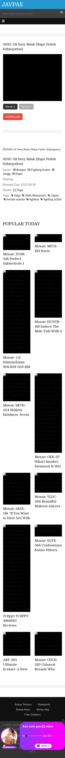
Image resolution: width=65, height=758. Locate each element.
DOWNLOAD (12, 116)
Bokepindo (44, 704)
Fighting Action (40, 169)
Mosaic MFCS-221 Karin (46, 248)
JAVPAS (12, 4)
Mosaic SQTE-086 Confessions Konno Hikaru (48, 545)
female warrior (16, 199)
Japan (55, 195)
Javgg (6, 173)
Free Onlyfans (32, 714)
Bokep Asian (23, 709)
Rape (19, 173)
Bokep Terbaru (23, 704)
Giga (20, 190)
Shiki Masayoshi (35, 195)
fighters (34, 199)
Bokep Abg (43, 709)
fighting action (53, 199)
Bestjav (21, 169)
